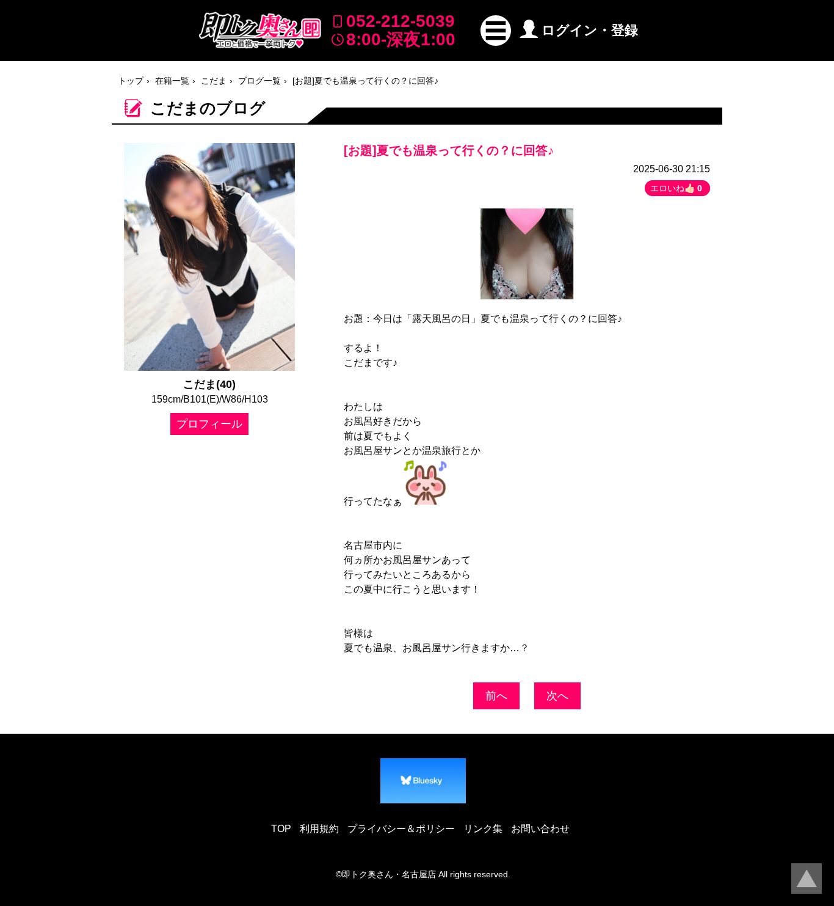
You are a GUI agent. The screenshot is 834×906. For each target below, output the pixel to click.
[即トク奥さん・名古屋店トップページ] (260, 30)
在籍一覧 (172, 81)
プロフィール (209, 424)
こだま (214, 81)
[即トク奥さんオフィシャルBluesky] (423, 780)
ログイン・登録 (590, 30)
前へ (496, 696)
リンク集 (482, 829)
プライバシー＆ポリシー (401, 829)
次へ (557, 696)
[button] (495, 30)
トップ (130, 81)
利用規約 (319, 829)
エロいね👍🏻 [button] (676, 188)
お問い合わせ (540, 829)
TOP (281, 829)
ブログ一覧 (259, 81)
